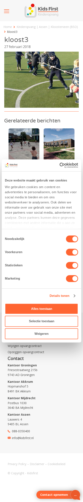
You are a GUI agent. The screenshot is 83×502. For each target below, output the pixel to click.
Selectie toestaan (41, 321)
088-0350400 (21, 431)
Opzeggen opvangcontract (26, 352)
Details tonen (59, 295)
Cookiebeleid (56, 464)
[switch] (72, 252)
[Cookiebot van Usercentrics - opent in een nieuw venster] (59, 165)
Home (7, 27)
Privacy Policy (17, 464)
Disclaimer (37, 464)
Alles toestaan (41, 308)
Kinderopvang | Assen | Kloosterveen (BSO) (47, 27)
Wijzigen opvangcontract (25, 346)
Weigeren (41, 333)
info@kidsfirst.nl (23, 438)
